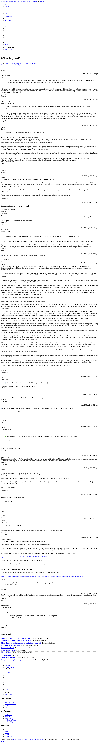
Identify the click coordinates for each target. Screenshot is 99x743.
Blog (6, 731)
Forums (7, 5)
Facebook (8, 734)
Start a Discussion (10, 704)
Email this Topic (6, 65)
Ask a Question (9, 702)
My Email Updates (10, 722)
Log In (29, 1)
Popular (7, 13)
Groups (7, 6)
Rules (6, 729)
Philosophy (27, 63)
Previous (7, 27)
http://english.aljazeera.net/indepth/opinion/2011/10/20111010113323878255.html (25, 557)
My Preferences (9, 718)
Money (33, 63)
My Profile (8, 716)
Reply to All (8, 49)
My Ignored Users (10, 720)
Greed (8, 63)
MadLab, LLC (16, 739)
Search (41, 1)
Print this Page (16, 65)
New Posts (8, 20)
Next (6, 44)
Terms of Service (28, 739)
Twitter (7, 733)
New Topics (8, 17)
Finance (13, 63)
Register (35, 1)
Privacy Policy (39, 739)
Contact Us (8, 736)
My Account (8, 715)
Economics (19, 63)
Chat (6, 707)
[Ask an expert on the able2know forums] (14, 1)
